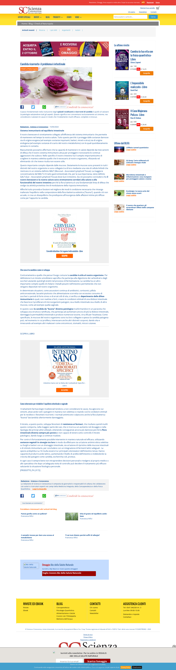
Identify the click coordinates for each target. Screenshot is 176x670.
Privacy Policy (125, 667)
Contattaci (127, 617)
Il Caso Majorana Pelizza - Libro (139, 113)
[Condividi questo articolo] (25, 106)
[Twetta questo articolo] (36, 106)
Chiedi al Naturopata (43, 23)
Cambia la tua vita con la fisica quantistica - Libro (142, 55)
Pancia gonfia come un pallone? (34, 514)
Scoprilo (146, 73)
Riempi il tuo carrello (147, 8)
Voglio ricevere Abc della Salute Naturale (62, 573)
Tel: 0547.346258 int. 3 (132, 607)
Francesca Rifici (27, 516)
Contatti (153, 12)
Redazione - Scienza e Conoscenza (34, 127)
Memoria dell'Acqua (65, 619)
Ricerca (42, 30)
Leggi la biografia (39, 489)
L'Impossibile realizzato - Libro (139, 85)
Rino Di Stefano (136, 118)
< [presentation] (63, 59)
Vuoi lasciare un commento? (32, 503)
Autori (77, 30)
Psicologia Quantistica (65, 610)
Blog (48, 17)
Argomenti (66, 30)
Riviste (37, 17)
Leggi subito (131, 149)
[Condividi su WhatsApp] (48, 106)
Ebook (25, 610)
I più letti (53, 30)
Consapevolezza (63, 607)
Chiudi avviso (137, 667)
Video (77, 17)
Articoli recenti (28, 30)
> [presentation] (65, 59)
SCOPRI (65, 255)
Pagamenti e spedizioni (88, 640)
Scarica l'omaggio (97, 661)
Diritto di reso (88, 635)
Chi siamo (131, 12)
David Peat (134, 90)
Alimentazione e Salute (66, 613)
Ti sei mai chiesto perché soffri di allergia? (82, 535)
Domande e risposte (131, 614)
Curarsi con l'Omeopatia (66, 616)
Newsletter (143, 12)
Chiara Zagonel (136, 62)
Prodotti (57, 17)
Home (24, 23)
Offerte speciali (24, 17)
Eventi (69, 17)
